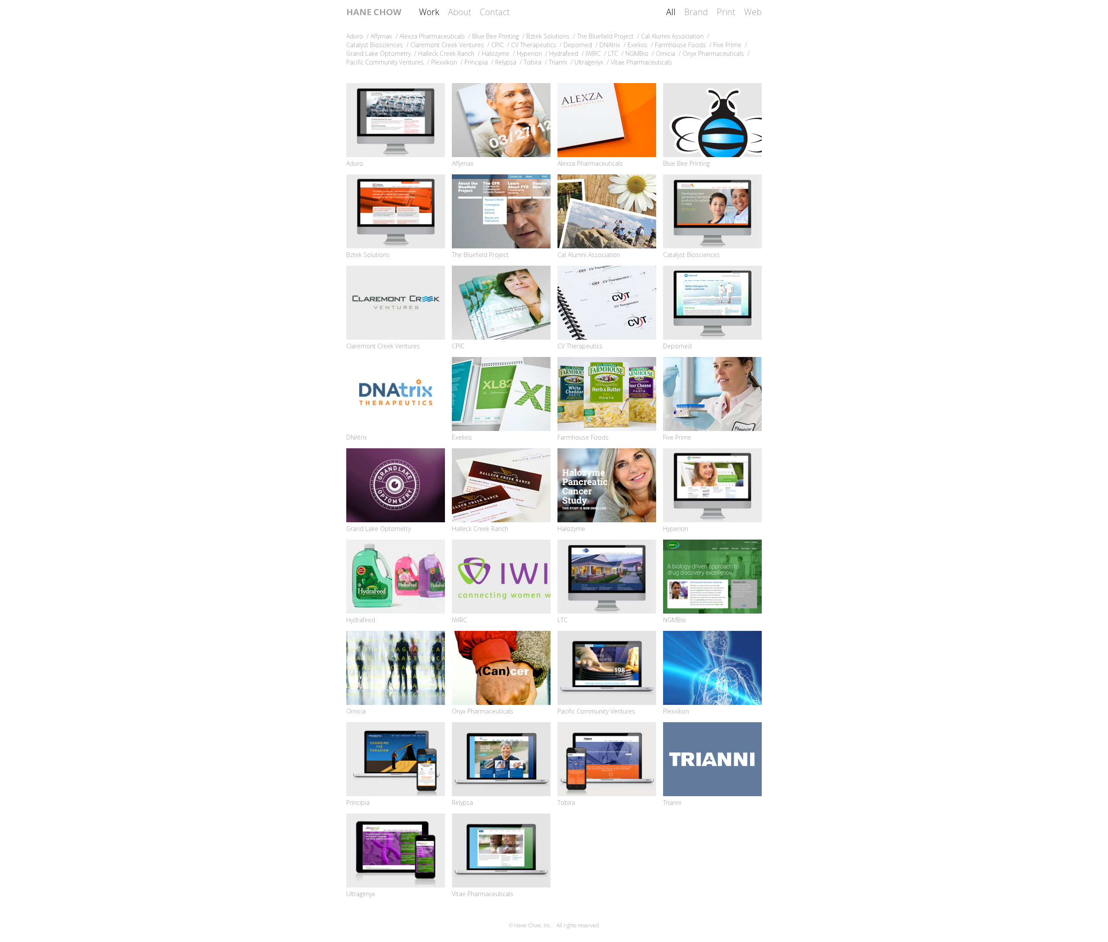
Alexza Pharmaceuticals (590, 163)
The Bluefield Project (480, 255)
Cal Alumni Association (588, 255)
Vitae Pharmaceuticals (482, 894)
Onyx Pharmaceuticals (482, 711)
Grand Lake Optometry (378, 528)
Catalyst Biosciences (691, 255)
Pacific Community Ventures (596, 711)
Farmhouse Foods (583, 437)
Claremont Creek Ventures (383, 346)
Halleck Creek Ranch (480, 528)
